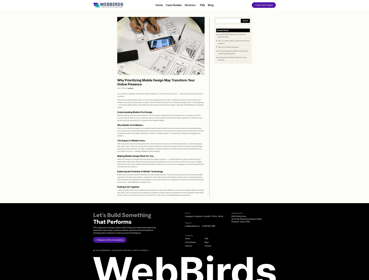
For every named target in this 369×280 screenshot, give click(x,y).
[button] (190, 5)
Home (159, 5)
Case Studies (174, 5)
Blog (211, 5)
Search (245, 21)
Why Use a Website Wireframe (228, 47)
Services (190, 5)
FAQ (202, 5)
